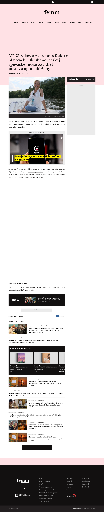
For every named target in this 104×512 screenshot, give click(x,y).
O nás (40, 478)
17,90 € (12, 371)
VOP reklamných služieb (46, 496)
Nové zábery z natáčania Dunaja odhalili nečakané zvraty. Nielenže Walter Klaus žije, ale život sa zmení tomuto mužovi (46, 330)
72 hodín (88, 79)
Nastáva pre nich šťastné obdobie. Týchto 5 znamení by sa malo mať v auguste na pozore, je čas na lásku (46, 383)
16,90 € (36, 371)
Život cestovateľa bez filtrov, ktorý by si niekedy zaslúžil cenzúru (19, 368)
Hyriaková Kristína (14, 73)
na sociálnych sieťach (35, 172)
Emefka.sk (85, 487)
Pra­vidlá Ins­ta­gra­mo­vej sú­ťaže (48, 493)
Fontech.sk (85, 478)
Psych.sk (69, 487)
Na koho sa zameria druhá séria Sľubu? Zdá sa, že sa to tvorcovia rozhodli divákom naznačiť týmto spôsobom (46, 405)
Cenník (41, 484)
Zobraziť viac (36, 448)
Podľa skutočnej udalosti (42, 366)
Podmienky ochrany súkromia (48, 490)
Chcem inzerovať (44, 481)
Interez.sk (69, 478)
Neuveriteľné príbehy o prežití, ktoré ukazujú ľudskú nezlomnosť (45, 368)
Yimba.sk (69, 490)
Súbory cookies (44, 501)
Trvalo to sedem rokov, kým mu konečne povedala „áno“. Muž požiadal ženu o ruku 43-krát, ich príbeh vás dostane (46, 426)
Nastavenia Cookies (45, 499)
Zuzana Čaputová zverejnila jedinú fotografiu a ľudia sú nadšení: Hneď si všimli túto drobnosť (49, 300)
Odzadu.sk (85, 484)
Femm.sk (69, 484)
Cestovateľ (13, 366)
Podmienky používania (46, 487)
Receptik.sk (70, 481)
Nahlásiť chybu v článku (16, 316)
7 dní (93, 79)
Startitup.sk (86, 481)
